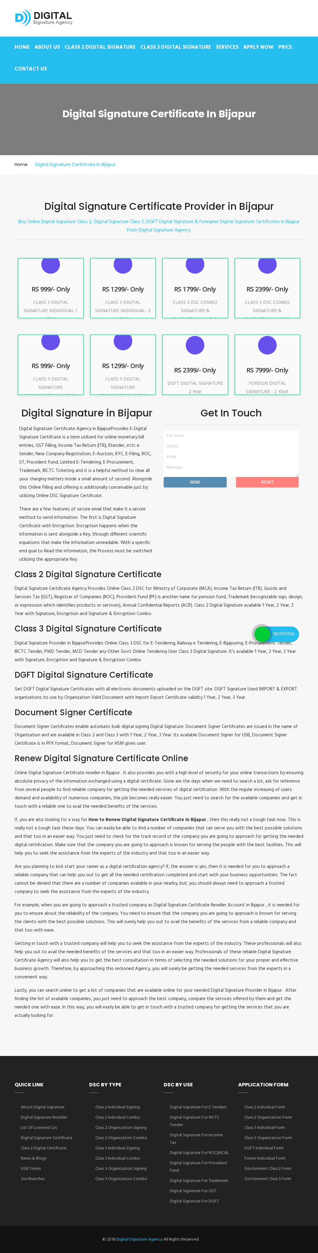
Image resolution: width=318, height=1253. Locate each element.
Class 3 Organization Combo (121, 1179)
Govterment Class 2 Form (267, 1168)
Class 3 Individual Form (264, 1127)
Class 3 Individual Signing (117, 1148)
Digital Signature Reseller (44, 1117)
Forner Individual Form (264, 1158)
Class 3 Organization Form (268, 1138)
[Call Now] (262, 634)
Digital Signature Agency (139, 1239)
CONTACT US (31, 69)
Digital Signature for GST (193, 1191)
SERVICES (227, 47)
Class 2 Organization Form (268, 1117)
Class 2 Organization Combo (121, 1138)
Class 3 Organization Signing (121, 1168)
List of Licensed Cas (39, 1127)
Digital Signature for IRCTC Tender (194, 1121)
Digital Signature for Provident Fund (198, 1167)
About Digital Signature (43, 1107)
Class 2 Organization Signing (121, 1127)
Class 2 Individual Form (264, 1107)
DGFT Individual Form (264, 1148)
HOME (22, 47)
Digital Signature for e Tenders (198, 1107)
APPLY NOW (258, 47)
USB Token (31, 1168)
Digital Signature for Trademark (199, 1180)
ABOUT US (47, 47)
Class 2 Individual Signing (117, 1107)
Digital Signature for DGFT (194, 1201)
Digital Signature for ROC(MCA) (199, 1152)
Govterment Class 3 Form (267, 1179)
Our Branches (33, 1179)
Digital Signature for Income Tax (196, 1139)
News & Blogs (33, 1158)
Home (21, 164)
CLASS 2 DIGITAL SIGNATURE (100, 47)
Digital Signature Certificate (46, 1138)
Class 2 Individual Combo (117, 1117)
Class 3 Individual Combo (117, 1158)
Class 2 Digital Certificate (43, 1148)
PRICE (285, 47)
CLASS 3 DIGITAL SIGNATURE (175, 47)
